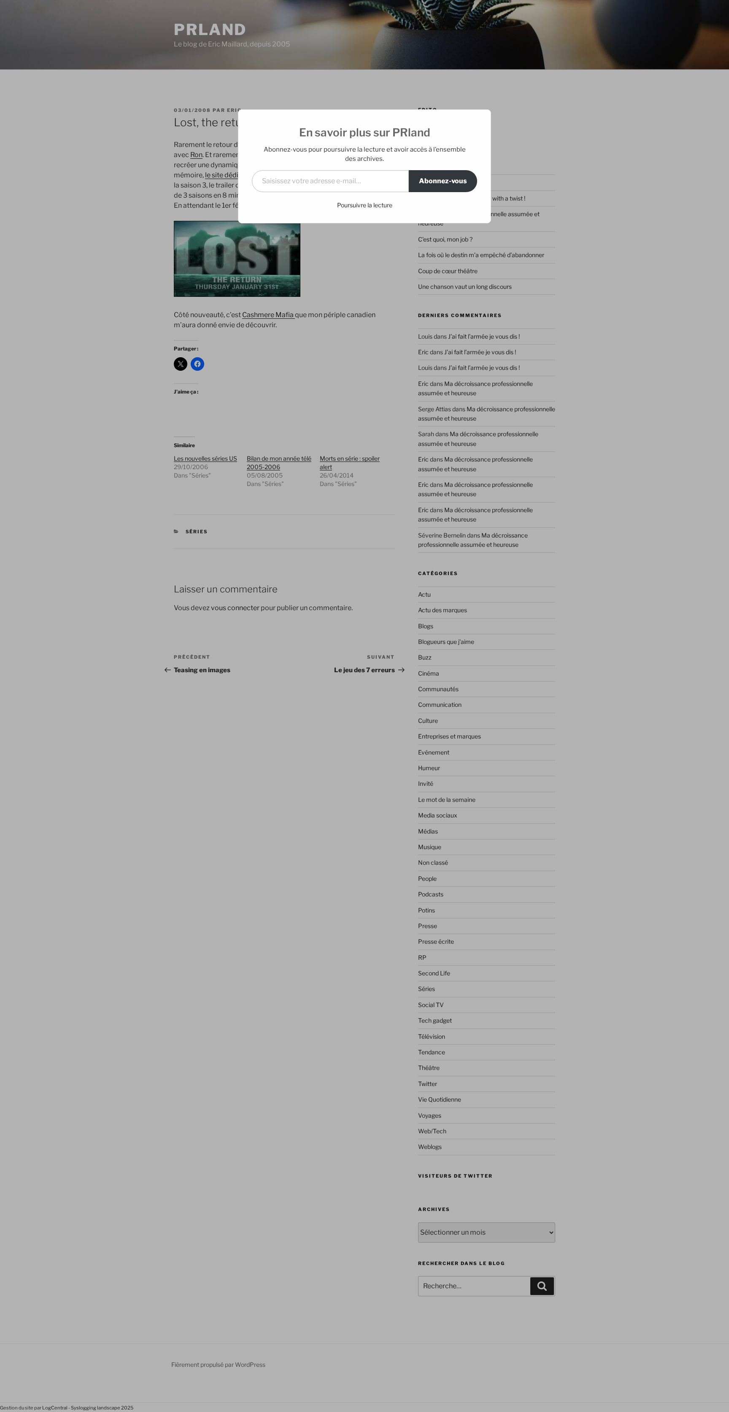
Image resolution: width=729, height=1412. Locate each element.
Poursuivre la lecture (364, 205)
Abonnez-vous (443, 181)
